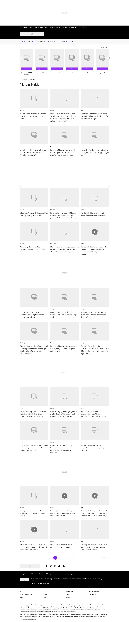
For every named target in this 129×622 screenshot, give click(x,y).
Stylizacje (53, 243)
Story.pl (68, 597)
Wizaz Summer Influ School (64, 27)
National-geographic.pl (26, 594)
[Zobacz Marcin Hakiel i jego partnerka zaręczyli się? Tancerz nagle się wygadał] (95, 430)
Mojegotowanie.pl (94, 591)
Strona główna (23, 79)
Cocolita (45, 597)
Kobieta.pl (45, 591)
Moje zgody (71, 574)
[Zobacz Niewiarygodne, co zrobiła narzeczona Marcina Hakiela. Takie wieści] (34, 231)
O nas (40, 574)
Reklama (33, 574)
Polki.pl (68, 594)
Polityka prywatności (51, 574)
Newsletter (53, 27)
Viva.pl (21, 597)
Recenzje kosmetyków (26, 27)
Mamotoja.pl (69, 591)
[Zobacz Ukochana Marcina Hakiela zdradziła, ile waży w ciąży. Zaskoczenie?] (34, 197)
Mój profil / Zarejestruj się (80, 27)
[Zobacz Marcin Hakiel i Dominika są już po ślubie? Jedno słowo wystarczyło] (95, 197)
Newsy (46, 27)
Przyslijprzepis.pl (93, 594)
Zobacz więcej (104, 47)
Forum (62, 574)
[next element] (108, 63)
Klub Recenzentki (38, 27)
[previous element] (20, 63)
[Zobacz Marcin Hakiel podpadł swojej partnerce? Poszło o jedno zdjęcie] (64, 529)
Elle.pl (21, 591)
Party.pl (45, 594)
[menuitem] (23, 41)
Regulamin (24, 574)
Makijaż (52, 209)
